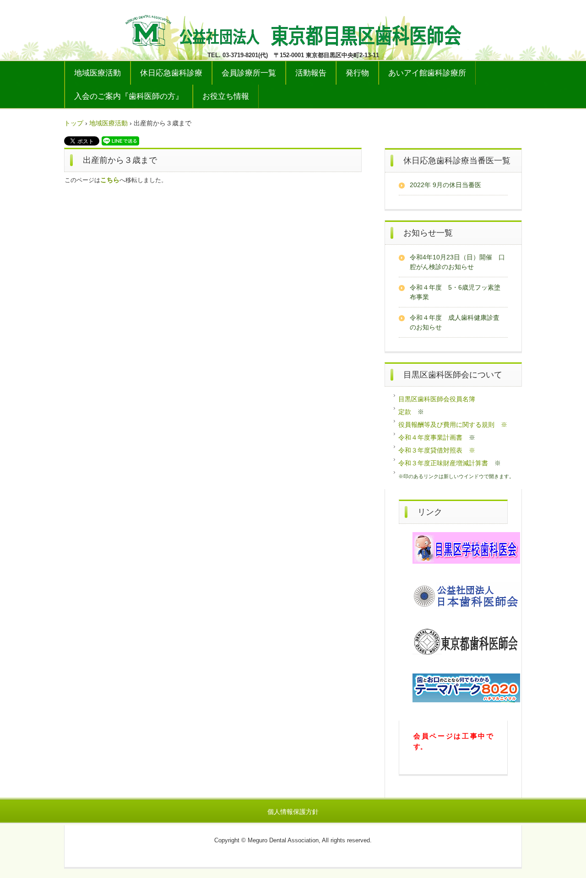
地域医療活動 (97, 73)
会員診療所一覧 (249, 73)
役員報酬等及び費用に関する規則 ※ (452, 424)
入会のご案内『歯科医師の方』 (128, 96)
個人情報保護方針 (293, 811)
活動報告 (310, 73)
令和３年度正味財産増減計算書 (443, 463)
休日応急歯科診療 (171, 73)
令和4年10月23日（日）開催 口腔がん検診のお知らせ (457, 261)
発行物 (357, 73)
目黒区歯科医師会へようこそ (293, 28)
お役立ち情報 (225, 96)
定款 (404, 411)
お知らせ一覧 (428, 232)
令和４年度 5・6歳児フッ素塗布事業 (455, 292)
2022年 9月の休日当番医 (445, 185)
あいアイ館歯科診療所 (427, 73)
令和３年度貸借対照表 (430, 450)
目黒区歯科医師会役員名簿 (436, 399)
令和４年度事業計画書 (430, 437)
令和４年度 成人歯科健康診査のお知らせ (454, 322)
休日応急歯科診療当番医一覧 (456, 160)
